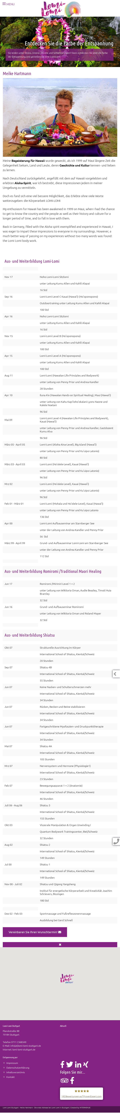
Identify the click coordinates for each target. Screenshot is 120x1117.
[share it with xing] (86, 1066)
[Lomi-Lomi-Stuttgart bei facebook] (72, 1082)
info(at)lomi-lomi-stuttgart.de (25, 1045)
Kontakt (10, 1076)
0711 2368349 (18, 1042)
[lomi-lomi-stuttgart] (61, 11)
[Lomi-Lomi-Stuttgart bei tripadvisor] (64, 1082)
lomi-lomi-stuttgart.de (23, 1049)
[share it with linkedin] (78, 1066)
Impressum (12, 1062)
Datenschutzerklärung (17, 1067)
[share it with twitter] (70, 1066)
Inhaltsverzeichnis (15, 1072)
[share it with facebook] (62, 1066)
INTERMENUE (85, 1107)
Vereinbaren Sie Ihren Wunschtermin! (33, 932)
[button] (67, 978)
